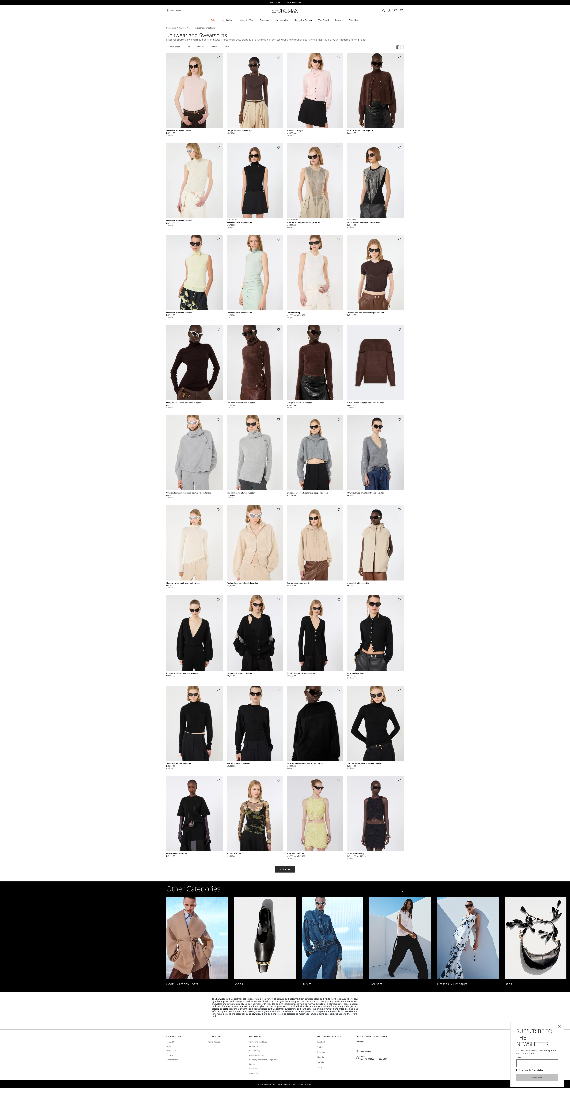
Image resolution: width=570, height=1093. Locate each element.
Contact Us (170, 1042)
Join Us (252, 1064)
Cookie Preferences (257, 1055)
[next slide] (402, 892)
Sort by (226, 47)
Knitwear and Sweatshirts (204, 28)
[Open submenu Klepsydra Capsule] (314, 20)
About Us (253, 1069)
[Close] (559, 1026)
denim (301, 1011)
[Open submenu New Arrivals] (235, 20)
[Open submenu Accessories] (290, 20)
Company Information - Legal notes (263, 1060)
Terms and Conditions (258, 1042)
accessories (347, 1011)
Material (200, 47)
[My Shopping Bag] (401, 10)
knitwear (220, 998)
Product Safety (172, 1060)
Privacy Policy (254, 1046)
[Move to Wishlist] (218, 57)
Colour (214, 47)
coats (225, 1008)
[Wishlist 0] (395, 10)
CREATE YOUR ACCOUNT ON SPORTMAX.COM (285, 2)
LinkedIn (320, 1057)
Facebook (321, 1042)
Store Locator (365, 1051)
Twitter (320, 1047)
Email (519, 1058)
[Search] (383, 10)
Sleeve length (174, 47)
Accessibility (254, 1073)
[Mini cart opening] (405, 10)
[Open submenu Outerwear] (272, 20)
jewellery (256, 1013)
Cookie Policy (254, 1051)
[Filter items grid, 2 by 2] (402, 47)
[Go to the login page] (389, 10)
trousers (290, 1003)
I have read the (531, 1070)
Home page (171, 28)
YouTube (320, 1062)
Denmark (360, 1041)
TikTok (320, 1067)
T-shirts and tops (237, 1011)
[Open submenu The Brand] (331, 20)
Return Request (214, 1042)
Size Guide (170, 1055)
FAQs (168, 1046)
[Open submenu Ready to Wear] (256, 20)
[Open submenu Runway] (344, 20)
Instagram (321, 1052)
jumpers (243, 1006)
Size (188, 47)
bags (248, 1013)
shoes (276, 1013)
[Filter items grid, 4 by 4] (397, 47)
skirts (320, 1003)
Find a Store (171, 1051)
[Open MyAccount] (392, 11)
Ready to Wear (185, 28)
